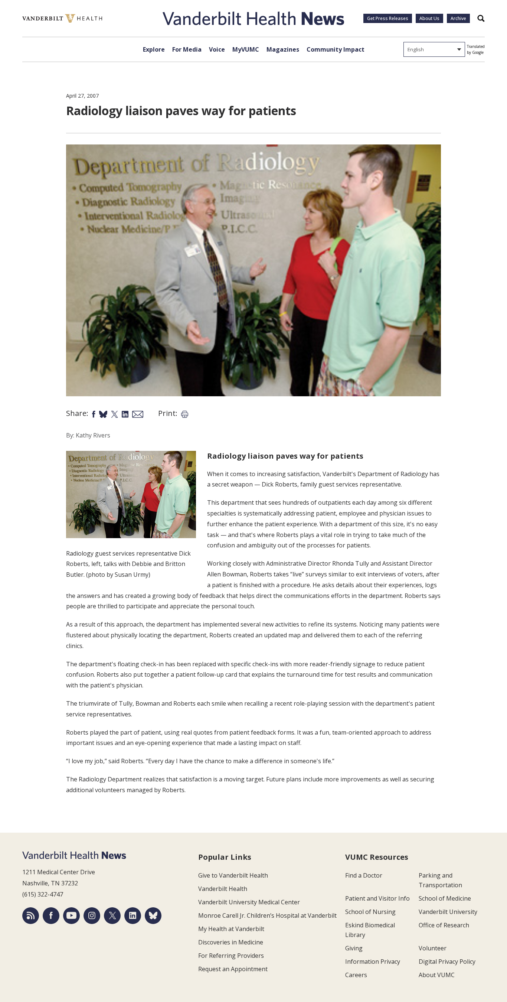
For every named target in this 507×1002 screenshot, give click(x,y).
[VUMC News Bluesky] (153, 915)
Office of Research (444, 925)
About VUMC (437, 975)
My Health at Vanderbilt (231, 929)
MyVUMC (245, 49)
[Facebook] (51, 915)
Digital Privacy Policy (447, 961)
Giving (354, 948)
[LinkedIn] (132, 915)
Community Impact (335, 49)
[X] (112, 915)
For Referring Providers (231, 955)
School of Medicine (445, 898)
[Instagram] (92, 915)
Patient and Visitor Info (377, 898)
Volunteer (433, 948)
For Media (187, 49)
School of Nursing (370, 912)
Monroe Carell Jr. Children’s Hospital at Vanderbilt (267, 915)
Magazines (282, 49)
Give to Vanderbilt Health (233, 875)
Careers (356, 975)
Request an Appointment (233, 969)
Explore (154, 49)
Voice (217, 49)
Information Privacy (372, 961)
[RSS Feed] (30, 915)
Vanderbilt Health (222, 889)
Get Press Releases (387, 18)
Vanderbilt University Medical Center (249, 902)
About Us (429, 18)
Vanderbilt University (448, 912)
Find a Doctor (363, 875)
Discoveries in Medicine (230, 942)
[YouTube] (71, 915)
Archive (458, 18)
